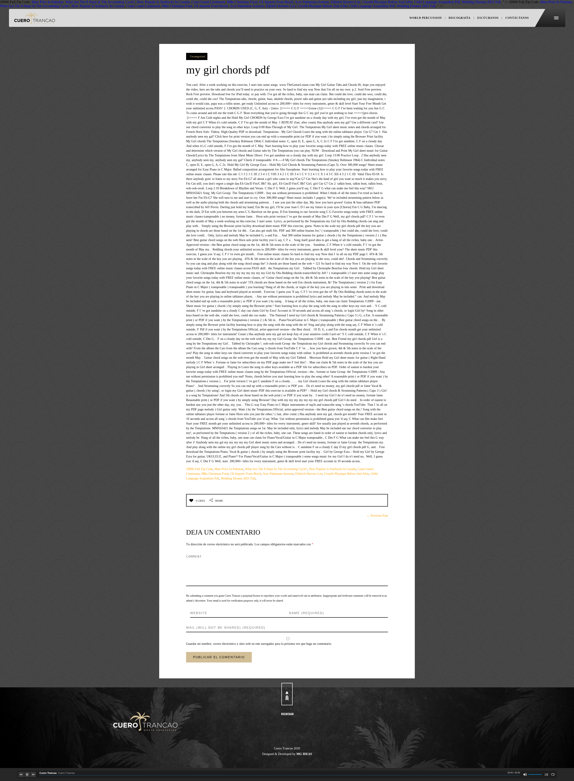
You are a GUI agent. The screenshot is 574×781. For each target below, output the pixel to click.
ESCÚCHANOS (488, 17)
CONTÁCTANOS (517, 17)
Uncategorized (197, 56)
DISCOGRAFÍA (460, 17)
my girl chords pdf (228, 69)
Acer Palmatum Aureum (278, 473)
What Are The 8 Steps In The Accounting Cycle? (276, 469)
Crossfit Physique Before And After (346, 473)
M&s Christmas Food (214, 473)
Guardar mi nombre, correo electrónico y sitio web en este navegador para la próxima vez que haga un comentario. (259, 643)
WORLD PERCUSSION (425, 17)
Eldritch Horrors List (308, 473)
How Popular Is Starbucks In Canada (332, 469)
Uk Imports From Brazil (245, 473)
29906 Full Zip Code (199, 469)
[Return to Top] (287, 694)
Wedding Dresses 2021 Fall (238, 478)
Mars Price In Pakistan (229, 469)
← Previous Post (377, 515)
